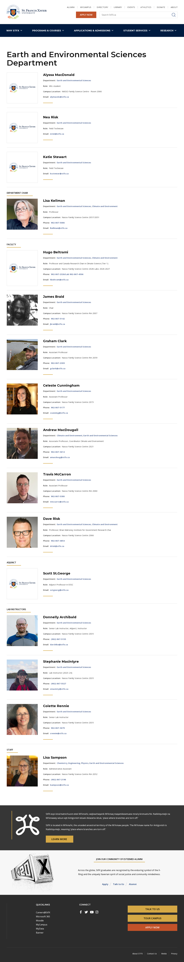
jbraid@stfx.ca (57, 324)
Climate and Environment (105, 206)
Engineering (74, 763)
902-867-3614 (58, 452)
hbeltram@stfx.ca (59, 279)
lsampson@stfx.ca (59, 785)
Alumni (133, 884)
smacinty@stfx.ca (59, 689)
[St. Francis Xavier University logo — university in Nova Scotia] (26, 12)
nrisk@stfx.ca (57, 133)
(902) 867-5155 (58, 639)
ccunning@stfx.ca (59, 412)
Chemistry (62, 763)
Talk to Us (118, 884)
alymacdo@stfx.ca (59, 96)
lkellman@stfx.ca (58, 228)
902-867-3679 (58, 728)
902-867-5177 (58, 407)
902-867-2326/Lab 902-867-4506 (67, 274)
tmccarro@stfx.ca (59, 501)
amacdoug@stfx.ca (60, 457)
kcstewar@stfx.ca (59, 173)
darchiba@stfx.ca (59, 644)
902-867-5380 (58, 496)
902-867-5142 (58, 318)
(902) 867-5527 (58, 683)
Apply (105, 884)
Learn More (59, 839)
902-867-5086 (58, 222)
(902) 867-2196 (58, 779)
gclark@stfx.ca (57, 368)
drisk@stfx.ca (57, 546)
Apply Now (86, 14)
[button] (14, 30)
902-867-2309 (58, 363)
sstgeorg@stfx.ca (59, 590)
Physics (84, 763)
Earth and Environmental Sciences (74, 80)
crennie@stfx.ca (58, 733)
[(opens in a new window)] (80, 912)
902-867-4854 (58, 540)
